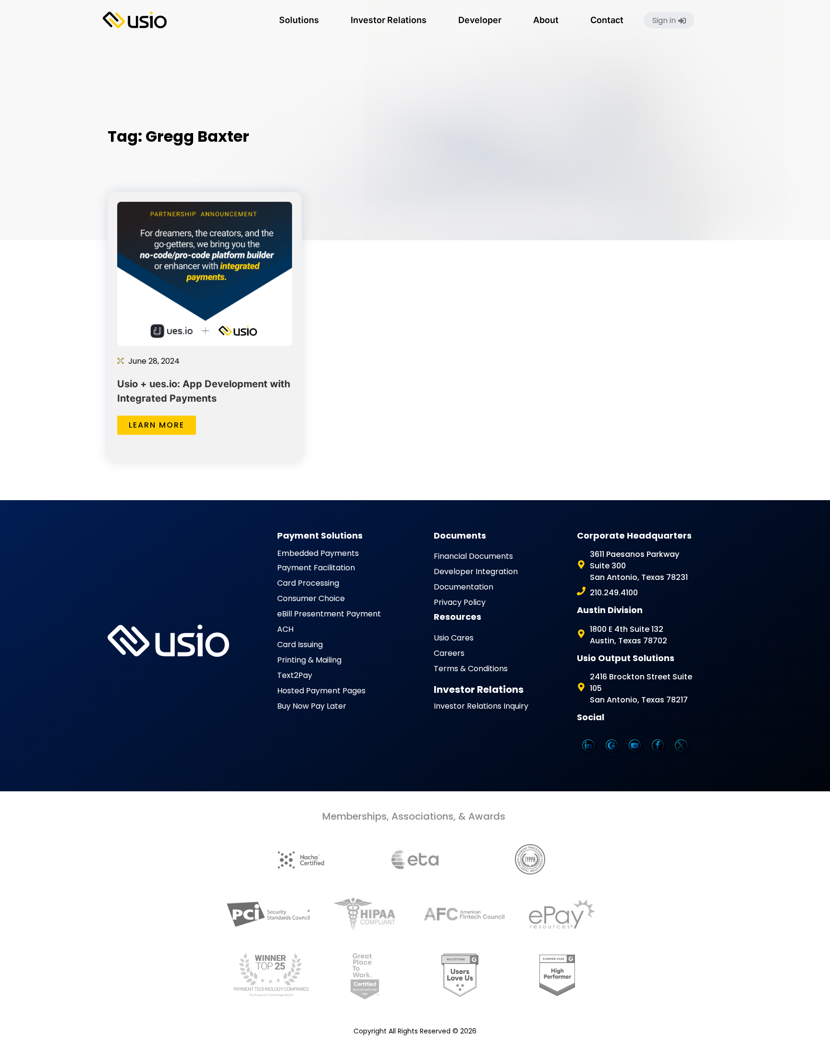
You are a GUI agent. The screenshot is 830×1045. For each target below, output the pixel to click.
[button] (299, 19)
